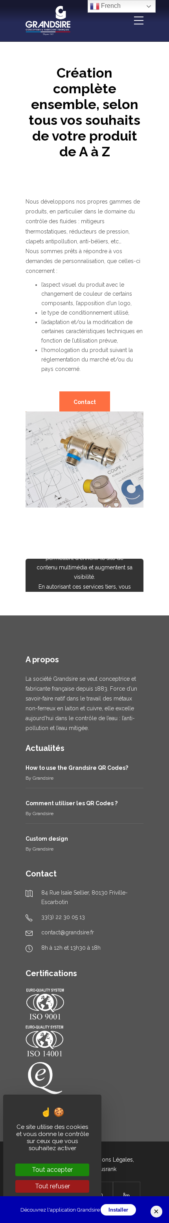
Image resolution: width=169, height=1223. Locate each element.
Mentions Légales (110, 1159)
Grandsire (43, 778)
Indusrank (104, 1169)
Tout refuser (52, 1186)
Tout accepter (52, 1169)
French (110, 5)
